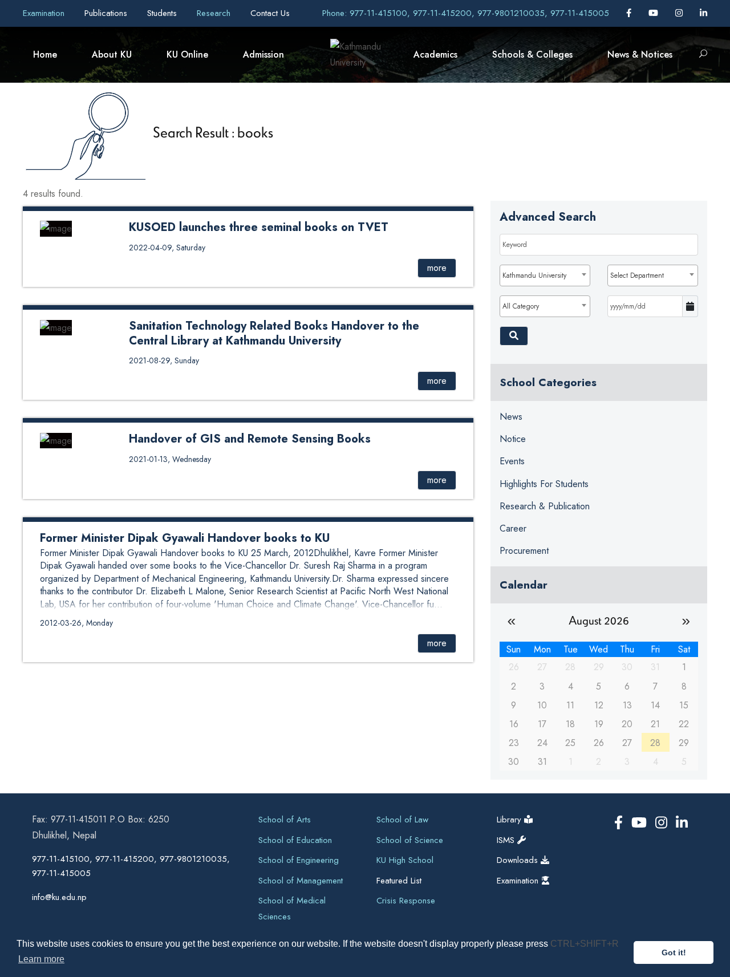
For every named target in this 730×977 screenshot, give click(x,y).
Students (163, 13)
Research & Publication (545, 506)
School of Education (295, 840)
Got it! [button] (674, 952)
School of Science (409, 840)
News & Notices (639, 54)
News (511, 416)
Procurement (524, 550)
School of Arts (284, 819)
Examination (45, 13)
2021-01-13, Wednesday (170, 459)
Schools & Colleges (532, 54)
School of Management (300, 880)
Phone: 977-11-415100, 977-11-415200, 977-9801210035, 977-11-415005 (465, 13)
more (437, 267)
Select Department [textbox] (637, 275)
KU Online (187, 54)
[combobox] (545, 275)
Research (215, 13)
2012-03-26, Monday (76, 623)
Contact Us (270, 13)
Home (45, 54)
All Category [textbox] (520, 306)
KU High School (404, 860)
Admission (263, 54)
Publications (107, 13)
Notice (513, 438)
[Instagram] (680, 13)
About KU (112, 54)
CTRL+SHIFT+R (584, 943)
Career (513, 528)
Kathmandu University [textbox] (534, 275)
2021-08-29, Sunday (164, 360)
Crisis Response (405, 900)
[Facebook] (630, 13)
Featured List (398, 880)
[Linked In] (703, 13)
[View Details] (56, 227)
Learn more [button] (41, 959)
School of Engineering (298, 860)
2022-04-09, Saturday (167, 247)
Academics (435, 54)
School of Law (402, 819)
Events (512, 461)
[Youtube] (654, 13)
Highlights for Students (544, 483)
